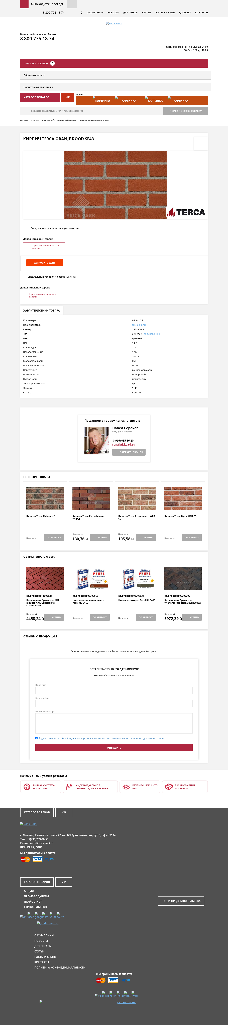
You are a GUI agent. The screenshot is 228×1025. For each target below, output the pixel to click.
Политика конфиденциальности (59, 967)
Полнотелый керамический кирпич (59, 120)
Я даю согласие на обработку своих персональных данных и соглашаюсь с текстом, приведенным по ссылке (102, 738)
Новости (113, 12)
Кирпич (35, 120)
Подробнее (45, 506)
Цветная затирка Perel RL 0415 (136, 600)
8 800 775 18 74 (53, 13)
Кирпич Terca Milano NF (40, 516)
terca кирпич (139, 324)
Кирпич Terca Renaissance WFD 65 (136, 517)
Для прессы (130, 12)
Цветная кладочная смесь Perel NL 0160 (88, 601)
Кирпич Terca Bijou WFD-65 (180, 516)
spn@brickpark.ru (123, 444)
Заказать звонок (131, 452)
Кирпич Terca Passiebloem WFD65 (88, 517)
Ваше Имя (40, 684)
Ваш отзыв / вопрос (45, 711)
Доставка (185, 12)
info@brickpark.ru (42, 843)
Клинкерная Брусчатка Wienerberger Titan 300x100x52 (182, 601)
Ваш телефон (42, 698)
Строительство (35, 907)
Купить (102, 537)
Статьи (146, 12)
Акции (29, 891)
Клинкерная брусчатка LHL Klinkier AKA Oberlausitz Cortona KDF (42, 603)
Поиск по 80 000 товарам (186, 110)
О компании (95, 12)
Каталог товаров (37, 812)
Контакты (201, 12)
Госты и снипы (165, 12)
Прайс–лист (33, 901)
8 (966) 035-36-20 (123, 440)
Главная (24, 120)
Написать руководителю (38, 87)
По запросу (54, 537)
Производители (36, 896)
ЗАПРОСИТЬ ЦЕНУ (44, 262)
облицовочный (152, 333)
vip (68, 97)
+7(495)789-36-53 (37, 839)
